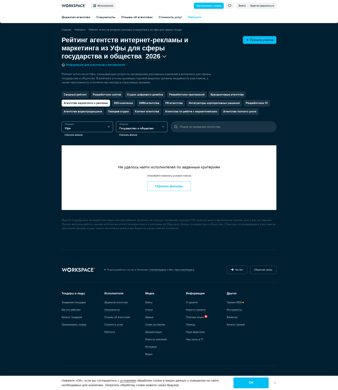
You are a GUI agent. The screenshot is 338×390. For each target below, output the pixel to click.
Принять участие (261, 40)
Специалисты (105, 17)
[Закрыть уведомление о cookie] (275, 383)
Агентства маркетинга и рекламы (86, 103)
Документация (153, 331)
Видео (148, 354)
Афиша (149, 317)
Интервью (151, 346)
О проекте (192, 302)
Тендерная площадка (74, 302)
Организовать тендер (208, 5)
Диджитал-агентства (76, 17)
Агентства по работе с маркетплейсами (191, 111)
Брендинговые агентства (227, 94)
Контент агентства (147, 111)
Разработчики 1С (257, 103)
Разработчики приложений (187, 94)
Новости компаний (156, 339)
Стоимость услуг (170, 17)
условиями (128, 380)
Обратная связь (263, 269)
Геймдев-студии (118, 111)
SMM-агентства (149, 103)
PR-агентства (174, 103)
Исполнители (104, 5)
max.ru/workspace (184, 269)
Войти (242, 5)
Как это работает (71, 309)
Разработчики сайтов (107, 94)
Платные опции (195, 317)
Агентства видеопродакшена (83, 111)
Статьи (149, 309)
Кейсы (148, 302)
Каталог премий (236, 324)
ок (251, 383)
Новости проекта (195, 309)
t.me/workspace (157, 269)
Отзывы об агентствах (137, 17)
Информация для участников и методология (94, 65)
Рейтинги (194, 17)
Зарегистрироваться (262, 5)
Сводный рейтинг (75, 94)
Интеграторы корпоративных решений (214, 103)
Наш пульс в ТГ (195, 339)
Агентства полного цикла (239, 111)
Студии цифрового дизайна (145, 94)
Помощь (190, 324)
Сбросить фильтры (169, 186)
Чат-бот (238, 269)
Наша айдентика (195, 331)
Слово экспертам (155, 324)
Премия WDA (234, 302)
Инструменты (234, 309)
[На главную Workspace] (78, 270)
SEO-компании (123, 103)
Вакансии (232, 317)
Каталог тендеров (72, 317)
